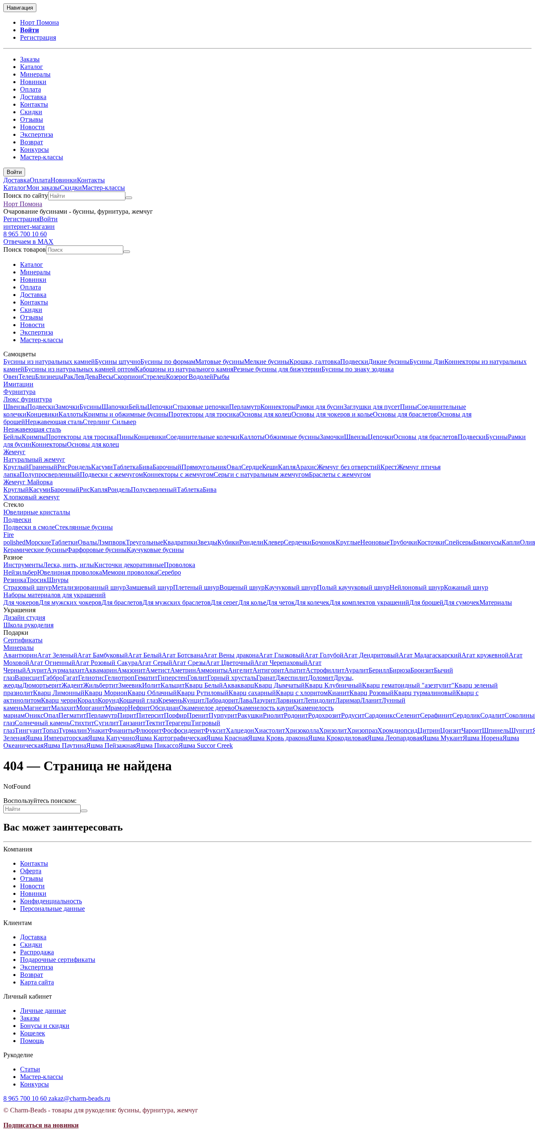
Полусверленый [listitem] (154, 489)
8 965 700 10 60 (25, 234)
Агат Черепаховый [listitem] (281, 662)
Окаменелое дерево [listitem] (206, 707)
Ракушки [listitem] (250, 715)
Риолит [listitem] (273, 715)
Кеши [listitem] (270, 466)
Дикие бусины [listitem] (389, 361)
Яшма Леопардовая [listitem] (394, 737)
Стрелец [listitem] (154, 376)
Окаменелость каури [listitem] (263, 707)
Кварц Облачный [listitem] (152, 692)
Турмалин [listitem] (73, 730)
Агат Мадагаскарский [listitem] (430, 655)
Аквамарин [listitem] (100, 670)
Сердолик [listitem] (466, 715)
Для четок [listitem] (280, 602)
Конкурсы (34, 149)
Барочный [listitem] (167, 466)
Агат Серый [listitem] (155, 662)
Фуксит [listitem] (215, 730)
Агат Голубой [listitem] (324, 655)
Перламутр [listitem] (244, 406)
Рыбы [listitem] (221, 376)
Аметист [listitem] (157, 670)
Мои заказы (43, 187)
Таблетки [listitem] (64, 542)
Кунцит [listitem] (193, 700)
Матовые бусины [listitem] (219, 361)
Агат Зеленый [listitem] (57, 655)
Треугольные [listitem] (144, 542)
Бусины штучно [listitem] (117, 361)
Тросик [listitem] (36, 579)
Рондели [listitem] (251, 542)
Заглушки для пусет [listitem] (372, 406)
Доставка (33, 96)
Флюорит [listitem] (148, 730)
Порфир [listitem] (175, 715)
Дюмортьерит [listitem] (41, 685)
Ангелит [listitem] (240, 670)
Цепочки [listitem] (160, 406)
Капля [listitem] (287, 466)
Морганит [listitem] (90, 707)
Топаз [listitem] (50, 730)
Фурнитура (19, 391)
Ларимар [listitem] (347, 700)
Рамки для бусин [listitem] (320, 406)
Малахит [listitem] (63, 707)
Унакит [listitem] (97, 730)
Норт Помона (39, 22)
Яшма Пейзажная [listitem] (111, 745)
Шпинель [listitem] (495, 730)
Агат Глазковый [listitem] (281, 655)
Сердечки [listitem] (297, 542)
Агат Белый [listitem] (145, 655)
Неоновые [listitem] (375, 542)
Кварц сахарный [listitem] (252, 692)
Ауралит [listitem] (356, 670)
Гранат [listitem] (265, 677)
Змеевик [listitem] (130, 685)
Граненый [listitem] (43, 466)
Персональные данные (52, 908)
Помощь (32, 1040)
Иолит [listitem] (151, 685)
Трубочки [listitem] (403, 542)
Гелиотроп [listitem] (119, 677)
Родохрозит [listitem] (324, 715)
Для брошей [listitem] (426, 602)
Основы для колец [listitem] (265, 414)
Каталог (31, 66)
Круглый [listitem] (16, 466)
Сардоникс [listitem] (380, 715)
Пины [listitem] (408, 406)
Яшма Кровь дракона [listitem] (278, 737)
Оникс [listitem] (34, 715)
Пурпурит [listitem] (223, 715)
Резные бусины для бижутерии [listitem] (277, 369)
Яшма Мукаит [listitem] (442, 737)
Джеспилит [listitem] (291, 677)
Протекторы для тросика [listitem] (203, 414)
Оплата (30, 89)
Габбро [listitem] (53, 677)
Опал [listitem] (51, 715)
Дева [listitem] (91, 376)
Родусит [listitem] (352, 715)
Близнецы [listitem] (49, 376)
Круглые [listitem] (348, 542)
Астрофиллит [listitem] (325, 670)
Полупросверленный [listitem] (50, 474)
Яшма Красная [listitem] (227, 737)
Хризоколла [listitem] (302, 730)
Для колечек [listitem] (312, 602)
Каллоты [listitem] (71, 414)
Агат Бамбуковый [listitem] (102, 655)
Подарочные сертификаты (57, 959)
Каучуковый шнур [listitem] (291, 587)
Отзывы (31, 119)
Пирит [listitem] (126, 715)
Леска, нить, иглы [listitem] (68, 564)
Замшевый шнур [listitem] (149, 587)
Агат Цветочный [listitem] (230, 662)
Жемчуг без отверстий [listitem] (348, 466)
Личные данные (43, 1010)
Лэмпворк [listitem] (111, 542)
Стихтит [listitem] (82, 722)
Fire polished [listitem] (14, 538)
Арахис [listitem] (306, 466)
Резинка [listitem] (14, 579)
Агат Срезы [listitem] (189, 662)
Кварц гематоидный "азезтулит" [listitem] (408, 685)
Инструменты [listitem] (23, 564)
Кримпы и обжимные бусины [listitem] (126, 414)
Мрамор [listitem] (116, 707)
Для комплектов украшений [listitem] (369, 602)
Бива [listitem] (146, 466)
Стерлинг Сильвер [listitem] (109, 421)
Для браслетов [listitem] (122, 602)
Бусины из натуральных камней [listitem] (49, 361)
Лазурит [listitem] (263, 700)
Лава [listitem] (245, 700)
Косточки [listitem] (430, 542)
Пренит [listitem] (198, 715)
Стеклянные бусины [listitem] (84, 527)
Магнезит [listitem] (37, 707)
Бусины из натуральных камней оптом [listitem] (79, 369)
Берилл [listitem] (379, 670)
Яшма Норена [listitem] (482, 737)
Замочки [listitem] (67, 406)
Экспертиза (36, 134)
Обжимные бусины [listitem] (292, 436)
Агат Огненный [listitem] (52, 662)
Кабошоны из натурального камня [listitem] (184, 369)
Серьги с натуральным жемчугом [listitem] (261, 474)
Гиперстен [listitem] (172, 677)
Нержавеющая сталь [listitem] (54, 421)
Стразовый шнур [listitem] (27, 587)
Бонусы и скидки (44, 1025)
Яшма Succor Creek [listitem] (205, 745)
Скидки (31, 111)
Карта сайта (37, 982)
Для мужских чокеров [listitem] (70, 602)
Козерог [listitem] (177, 376)
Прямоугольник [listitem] (204, 466)
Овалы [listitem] (87, 542)
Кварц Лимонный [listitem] (58, 692)
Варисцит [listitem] (29, 677)
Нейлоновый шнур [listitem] (417, 587)
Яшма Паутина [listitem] (64, 745)
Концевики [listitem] (42, 414)
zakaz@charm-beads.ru (79, 1098)
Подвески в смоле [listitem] (29, 527)
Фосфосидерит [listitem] (183, 730)
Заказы (30, 59)
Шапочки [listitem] (115, 406)
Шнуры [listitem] (58, 579)
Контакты (34, 104)
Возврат (31, 142)
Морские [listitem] (38, 542)
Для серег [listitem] (224, 602)
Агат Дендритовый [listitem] (371, 655)
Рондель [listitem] (79, 466)
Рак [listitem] (69, 376)
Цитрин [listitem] (429, 730)
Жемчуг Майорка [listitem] (28, 482)
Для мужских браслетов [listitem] (177, 602)
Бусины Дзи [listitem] (427, 361)
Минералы (35, 74)
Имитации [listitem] (18, 384)
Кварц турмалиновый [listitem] (425, 692)
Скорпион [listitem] (127, 376)
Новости (32, 126)
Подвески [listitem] (354, 361)
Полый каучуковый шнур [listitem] (353, 587)
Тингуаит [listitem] (28, 730)
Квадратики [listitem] (180, 542)
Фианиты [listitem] (121, 730)
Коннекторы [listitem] (278, 406)
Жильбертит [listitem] (100, 685)
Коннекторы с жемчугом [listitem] (178, 474)
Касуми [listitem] (102, 466)
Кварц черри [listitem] (59, 700)
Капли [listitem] (511, 542)
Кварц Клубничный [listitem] (333, 685)
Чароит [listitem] (471, 730)
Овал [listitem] (234, 466)
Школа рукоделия (28, 625)
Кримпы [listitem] (34, 436)
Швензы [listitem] (15, 406)
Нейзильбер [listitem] (20, 572)
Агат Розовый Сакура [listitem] (106, 662)
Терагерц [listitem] (178, 722)
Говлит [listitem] (197, 677)
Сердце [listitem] (251, 466)
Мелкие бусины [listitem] (266, 361)
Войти (29, 29)
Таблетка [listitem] (126, 466)
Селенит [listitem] (408, 715)
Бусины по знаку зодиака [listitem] (357, 369)
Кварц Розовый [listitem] (371, 692)
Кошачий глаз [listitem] (138, 700)
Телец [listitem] (26, 376)
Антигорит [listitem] (268, 670)
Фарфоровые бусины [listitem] (97, 549)
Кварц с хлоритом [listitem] (302, 692)
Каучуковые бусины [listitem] (155, 549)
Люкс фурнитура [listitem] (27, 399)
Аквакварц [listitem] (238, 685)
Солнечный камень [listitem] (42, 722)
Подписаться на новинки (41, 1125)
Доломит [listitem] (321, 677)
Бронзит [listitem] (422, 670)
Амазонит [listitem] (131, 670)
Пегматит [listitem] (72, 715)
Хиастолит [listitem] (269, 730)
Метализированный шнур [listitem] (89, 587)
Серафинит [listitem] (436, 715)
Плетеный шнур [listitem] (196, 587)
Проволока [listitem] (179, 564)
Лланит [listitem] (371, 700)
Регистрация (38, 37)
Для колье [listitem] (252, 602)
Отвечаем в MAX (28, 241)
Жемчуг (14, 451)
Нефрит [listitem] (139, 707)
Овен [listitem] (10, 376)
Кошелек (32, 1033)
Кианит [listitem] (338, 692)
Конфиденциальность (51, 901)
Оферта (30, 870)
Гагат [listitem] (70, 677)
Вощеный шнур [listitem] (242, 587)
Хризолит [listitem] (333, 730)
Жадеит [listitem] (72, 685)
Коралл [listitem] (87, 700)
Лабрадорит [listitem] (221, 700)
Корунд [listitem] (108, 700)
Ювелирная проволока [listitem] (69, 572)
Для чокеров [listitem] (21, 602)
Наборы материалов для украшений (54, 594)
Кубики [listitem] (228, 542)
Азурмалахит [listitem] (65, 670)
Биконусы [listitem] (487, 542)
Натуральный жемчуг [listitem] (34, 459)
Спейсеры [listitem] (458, 542)
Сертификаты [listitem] (23, 640)
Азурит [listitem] (36, 670)
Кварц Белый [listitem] (204, 685)
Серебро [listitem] (169, 572)
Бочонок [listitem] (323, 542)
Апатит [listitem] (295, 670)
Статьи (30, 1069)
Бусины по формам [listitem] (167, 361)
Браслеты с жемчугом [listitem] (340, 474)
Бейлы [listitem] (138, 406)
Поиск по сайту (25, 195)
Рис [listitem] (62, 466)
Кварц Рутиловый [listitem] (203, 692)
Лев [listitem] (79, 376)
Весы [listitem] (105, 376)
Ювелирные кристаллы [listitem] (36, 512)
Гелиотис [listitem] (91, 677)
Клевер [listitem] (273, 542)
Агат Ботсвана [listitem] (182, 655)
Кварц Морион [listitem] (105, 692)
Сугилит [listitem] (106, 722)
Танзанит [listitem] (132, 722)
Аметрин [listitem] (183, 670)
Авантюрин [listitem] (20, 655)
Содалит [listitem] (492, 715)
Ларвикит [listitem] (289, 700)
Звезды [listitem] (207, 542)
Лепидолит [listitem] (319, 700)
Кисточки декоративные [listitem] (129, 564)
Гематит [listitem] (146, 677)
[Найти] (128, 198)
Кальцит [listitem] (172, 685)
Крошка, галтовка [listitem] (314, 361)
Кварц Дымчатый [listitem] (279, 685)
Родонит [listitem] (296, 715)
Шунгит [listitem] (520, 730)
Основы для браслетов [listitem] (405, 414)
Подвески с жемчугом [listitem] (111, 474)
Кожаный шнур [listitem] (466, 587)
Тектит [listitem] (155, 722)
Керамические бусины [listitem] (35, 549)
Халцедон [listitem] (240, 730)
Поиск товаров (24, 249)
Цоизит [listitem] (450, 730)
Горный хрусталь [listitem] (231, 677)
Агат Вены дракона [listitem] (231, 655)
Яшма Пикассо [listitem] (157, 745)
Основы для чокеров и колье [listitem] (332, 414)
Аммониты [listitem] (212, 670)
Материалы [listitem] (495, 602)
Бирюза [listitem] (399, 670)
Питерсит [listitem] (150, 715)
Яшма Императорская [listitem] (56, 737)
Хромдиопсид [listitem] (397, 730)
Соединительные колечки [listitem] (202, 436)
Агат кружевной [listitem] (485, 655)
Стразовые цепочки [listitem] (201, 406)
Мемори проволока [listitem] (129, 572)
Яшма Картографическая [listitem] (170, 737)
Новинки (33, 81)
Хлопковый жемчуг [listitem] (31, 497)
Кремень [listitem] (170, 700)
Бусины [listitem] (90, 406)
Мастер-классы (41, 157)
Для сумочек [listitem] (461, 602)
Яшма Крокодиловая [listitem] (337, 737)
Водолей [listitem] (201, 376)
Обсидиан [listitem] (164, 707)
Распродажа (37, 952)
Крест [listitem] (388, 466)
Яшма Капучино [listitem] (111, 737)
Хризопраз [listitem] (362, 730)
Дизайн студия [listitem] (24, 617)
